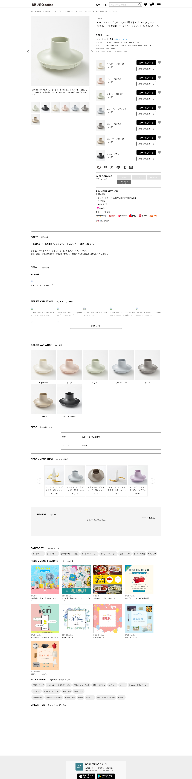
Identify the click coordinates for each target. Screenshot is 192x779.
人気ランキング (38, 685)
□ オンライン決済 (103, 211)
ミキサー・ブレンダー (108, 554)
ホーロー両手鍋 (139, 554)
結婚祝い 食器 (70, 697)
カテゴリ (58, 11)
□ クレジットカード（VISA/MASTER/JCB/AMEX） (117, 198)
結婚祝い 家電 (37, 697)
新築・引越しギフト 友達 (106, 697)
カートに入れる (146, 62)
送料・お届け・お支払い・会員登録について (111, 51)
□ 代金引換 (100, 201)
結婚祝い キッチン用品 (54, 697)
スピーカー (112, 685)
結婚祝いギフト (67, 636)
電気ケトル (67, 691)
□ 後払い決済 (101, 204)
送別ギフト (90, 697)
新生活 (80, 697)
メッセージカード (124, 182)
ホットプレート (38, 554)
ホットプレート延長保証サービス (58, 685)
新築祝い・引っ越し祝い (39, 673)
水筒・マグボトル (99, 685)
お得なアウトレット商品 (69, 554)
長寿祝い (121, 697)
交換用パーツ (69, 11)
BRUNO (48, 11)
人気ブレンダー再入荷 (81, 685)
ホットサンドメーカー (89, 554)
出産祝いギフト (98, 636)
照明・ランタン (125, 554)
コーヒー (123, 685)
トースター (36, 691)
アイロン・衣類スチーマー (138, 685)
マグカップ (152, 554)
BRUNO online (36, 11)
